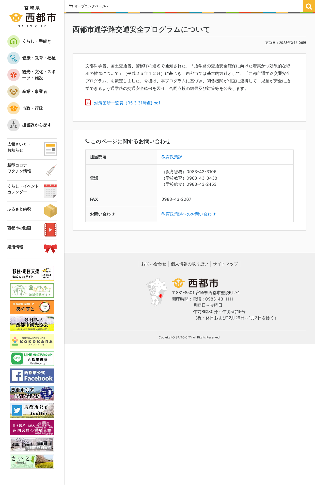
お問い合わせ (153, 263)
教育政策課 (171, 156)
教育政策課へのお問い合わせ (188, 214)
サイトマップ (225, 263)
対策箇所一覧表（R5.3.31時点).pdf (127, 102)
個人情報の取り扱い (189, 263)
